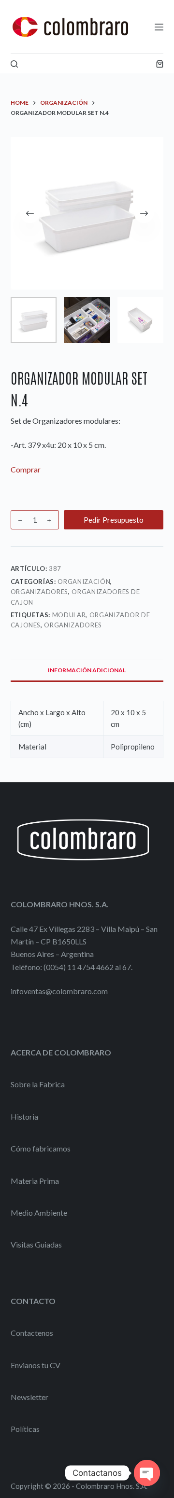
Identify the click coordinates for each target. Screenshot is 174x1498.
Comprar (26, 469)
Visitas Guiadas (36, 1244)
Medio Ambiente (39, 1212)
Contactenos (32, 1332)
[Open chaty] (147, 1473)
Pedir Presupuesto (114, 519)
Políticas (25, 1428)
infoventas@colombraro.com (59, 991)
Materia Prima (35, 1180)
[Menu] (159, 27)
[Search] (14, 64)
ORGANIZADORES (39, 592)
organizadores (73, 625)
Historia (24, 1116)
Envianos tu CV (35, 1365)
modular (69, 615)
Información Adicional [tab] (87, 670)
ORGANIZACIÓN (84, 581)
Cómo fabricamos (41, 1148)
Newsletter (29, 1396)
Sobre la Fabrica (38, 1084)
